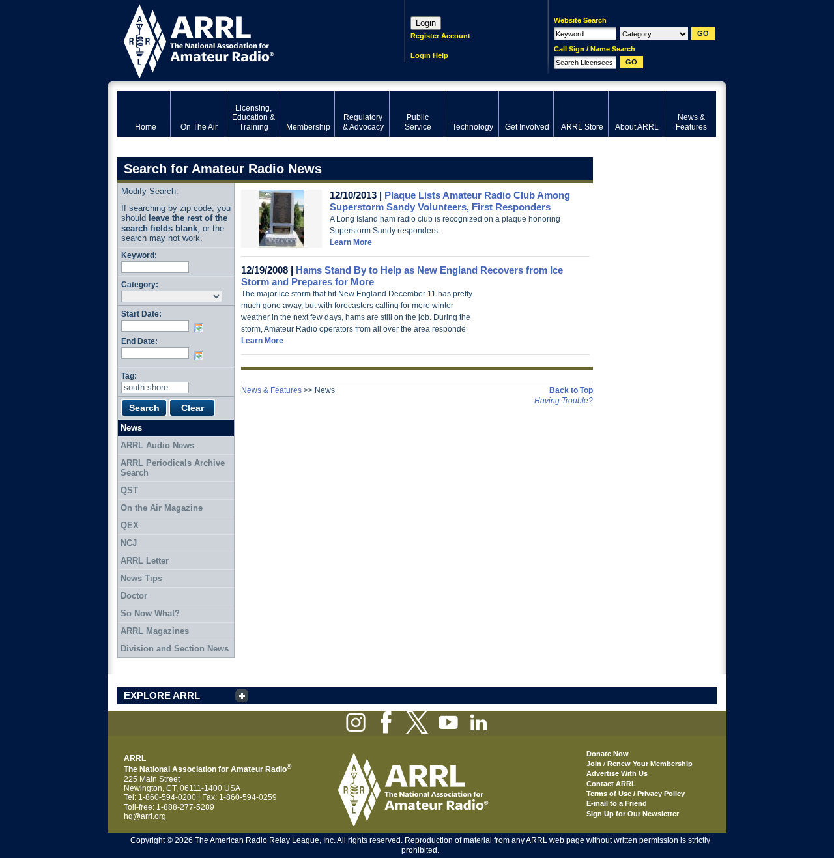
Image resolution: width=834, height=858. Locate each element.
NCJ (129, 543)
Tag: (129, 375)
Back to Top (571, 390)
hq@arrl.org (145, 816)
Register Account (440, 36)
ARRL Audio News (157, 445)
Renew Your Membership (650, 763)
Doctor (134, 596)
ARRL (244, 39)
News (131, 428)
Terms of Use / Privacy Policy (635, 793)
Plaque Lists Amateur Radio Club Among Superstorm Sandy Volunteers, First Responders (450, 201)
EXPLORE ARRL (162, 695)
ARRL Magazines (155, 631)
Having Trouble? (563, 400)
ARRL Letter (145, 560)
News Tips (141, 578)
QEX (130, 525)
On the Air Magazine (162, 508)
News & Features (271, 390)
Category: (139, 284)
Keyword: (139, 255)
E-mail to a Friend (616, 803)
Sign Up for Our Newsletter (632, 814)
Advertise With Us (617, 773)
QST (129, 490)
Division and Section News (175, 648)
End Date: (139, 341)
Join (593, 763)
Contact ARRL (611, 784)
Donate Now (607, 754)
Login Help (429, 55)
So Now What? (150, 613)
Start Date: (141, 313)
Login (426, 23)
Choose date (201, 327)
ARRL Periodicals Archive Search (173, 468)
